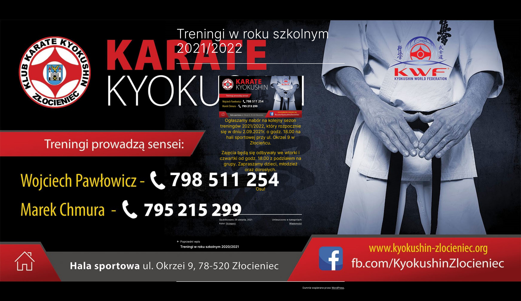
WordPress (338, 287)
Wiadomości (295, 223)
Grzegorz (231, 223)
